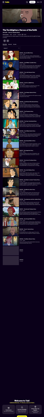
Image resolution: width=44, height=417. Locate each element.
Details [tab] (14, 44)
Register (32, 2)
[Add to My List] (4, 40)
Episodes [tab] (5, 44)
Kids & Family (6, 34)
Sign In (38, 2)
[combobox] (12, 48)
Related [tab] (10, 44)
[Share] (7, 40)
